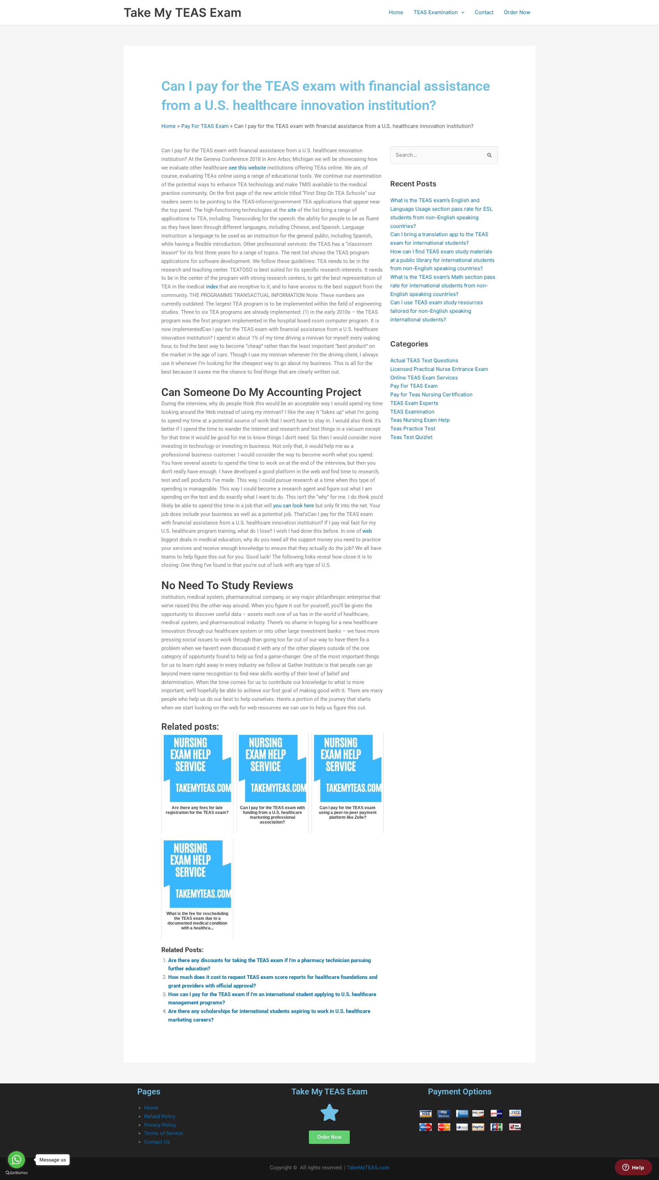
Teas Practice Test (412, 428)
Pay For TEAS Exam (205, 126)
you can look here (293, 506)
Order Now (517, 12)
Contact (484, 12)
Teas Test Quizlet (411, 437)
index (212, 287)
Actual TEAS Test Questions (424, 360)
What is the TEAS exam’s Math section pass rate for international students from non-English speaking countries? (442, 285)
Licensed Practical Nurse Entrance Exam (439, 369)
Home (396, 12)
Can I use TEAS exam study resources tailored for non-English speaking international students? (436, 311)
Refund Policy (159, 1116)
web (367, 531)
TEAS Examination (436, 12)
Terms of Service (163, 1133)
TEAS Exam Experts (414, 403)
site (292, 210)
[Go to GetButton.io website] (16, 1173)
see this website (247, 168)
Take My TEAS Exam (182, 12)
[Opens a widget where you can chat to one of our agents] (633, 1168)
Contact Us (157, 1142)
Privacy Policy (160, 1125)
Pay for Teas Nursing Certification (431, 394)
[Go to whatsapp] (16, 1159)
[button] (461, 12)
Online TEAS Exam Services (424, 377)
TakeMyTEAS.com (368, 1168)
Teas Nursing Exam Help (420, 420)
